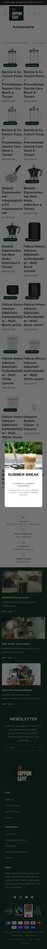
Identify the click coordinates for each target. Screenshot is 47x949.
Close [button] (24, 501)
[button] (8, 445)
